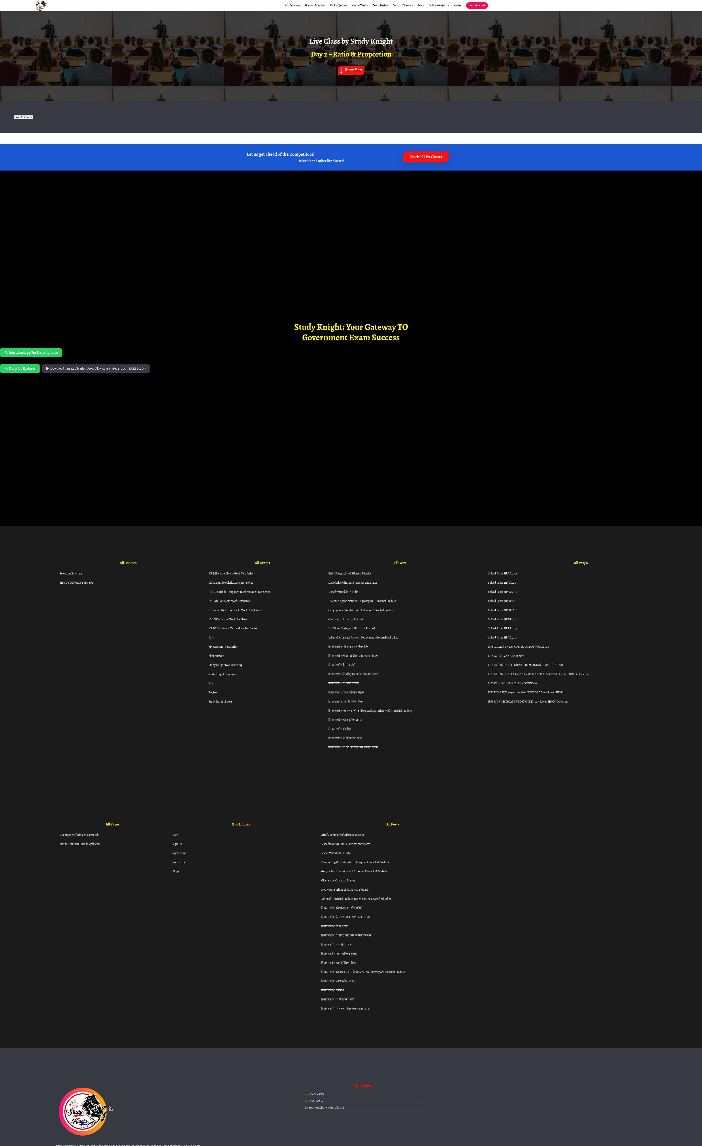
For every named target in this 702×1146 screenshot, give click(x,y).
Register (213, 692)
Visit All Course (24, 117)
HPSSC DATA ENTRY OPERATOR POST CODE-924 (518, 646)
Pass (420, 5)
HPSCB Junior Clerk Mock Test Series (231, 582)
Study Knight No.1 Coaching (225, 665)
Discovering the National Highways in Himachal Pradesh (362, 601)
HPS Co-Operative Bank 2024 (77, 582)
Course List (179, 862)
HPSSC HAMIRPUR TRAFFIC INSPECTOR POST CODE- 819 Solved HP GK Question (538, 674)
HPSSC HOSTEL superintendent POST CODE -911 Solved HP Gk (526, 692)
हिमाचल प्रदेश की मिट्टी (339, 729)
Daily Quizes (338, 5)
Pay (211, 683)
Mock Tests (360, 5)
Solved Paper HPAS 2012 (502, 610)
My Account (179, 853)
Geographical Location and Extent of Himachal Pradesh (361, 610)
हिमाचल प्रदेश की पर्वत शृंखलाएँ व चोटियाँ (348, 646)
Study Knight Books (220, 701)
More (457, 5)
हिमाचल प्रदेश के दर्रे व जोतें (341, 665)
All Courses (293, 5)
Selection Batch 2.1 (71, 573)
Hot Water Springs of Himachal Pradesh (352, 628)
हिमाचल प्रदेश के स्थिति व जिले (343, 683)
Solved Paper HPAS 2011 (502, 601)
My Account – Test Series (223, 646)
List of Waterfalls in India (343, 591)
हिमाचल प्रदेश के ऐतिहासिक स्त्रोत (345, 738)
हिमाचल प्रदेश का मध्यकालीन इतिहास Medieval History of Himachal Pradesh (370, 710)
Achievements (438, 5)
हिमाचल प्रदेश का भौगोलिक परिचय (345, 701)
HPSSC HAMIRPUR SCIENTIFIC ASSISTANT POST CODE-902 (525, 665)
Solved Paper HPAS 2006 (502, 573)
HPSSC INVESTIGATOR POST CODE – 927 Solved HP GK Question (528, 701)
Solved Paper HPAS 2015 (502, 637)
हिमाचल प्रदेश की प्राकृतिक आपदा (345, 720)
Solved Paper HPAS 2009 (502, 582)
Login (175, 834)
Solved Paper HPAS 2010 (502, 591)
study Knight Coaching (222, 674)
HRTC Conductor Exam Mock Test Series (233, 628)
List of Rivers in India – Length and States (352, 582)
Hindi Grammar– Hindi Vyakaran (80, 844)
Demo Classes (402, 5)
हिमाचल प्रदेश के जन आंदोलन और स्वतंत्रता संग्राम (353, 655)
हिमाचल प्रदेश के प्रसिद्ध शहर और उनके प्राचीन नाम (353, 674)
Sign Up (177, 844)
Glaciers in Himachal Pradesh (346, 619)
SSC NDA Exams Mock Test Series (228, 619)
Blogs (175, 871)
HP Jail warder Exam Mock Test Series (231, 573)
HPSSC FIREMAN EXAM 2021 (506, 655)
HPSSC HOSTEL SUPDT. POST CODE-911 (512, 683)
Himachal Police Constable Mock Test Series (235, 610)
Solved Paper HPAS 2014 (502, 628)
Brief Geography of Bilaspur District (349, 573)
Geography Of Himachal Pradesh (79, 834)
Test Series (380, 5)
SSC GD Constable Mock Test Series (229, 601)
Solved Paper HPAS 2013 (502, 619)
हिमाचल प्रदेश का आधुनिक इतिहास (346, 692)
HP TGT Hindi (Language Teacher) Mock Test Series (239, 591)
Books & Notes (315, 5)
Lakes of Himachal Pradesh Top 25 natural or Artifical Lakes (363, 637)
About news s (216, 655)
